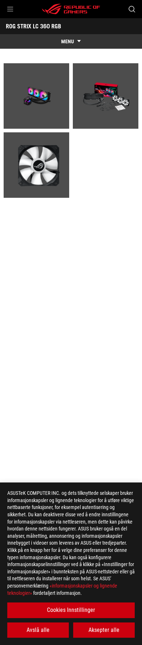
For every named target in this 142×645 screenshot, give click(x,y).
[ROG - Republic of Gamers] (71, 9)
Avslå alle (38, 629)
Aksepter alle (103, 629)
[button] (10, 9)
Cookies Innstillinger (71, 609)
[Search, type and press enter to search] (131, 9)
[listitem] (36, 96)
